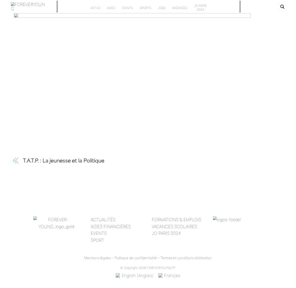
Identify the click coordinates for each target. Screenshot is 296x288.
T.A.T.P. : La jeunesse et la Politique (63, 161)
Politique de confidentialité (136, 258)
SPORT (97, 240)
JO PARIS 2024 (166, 233)
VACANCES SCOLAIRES (174, 226)
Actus (95, 8)
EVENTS (99, 233)
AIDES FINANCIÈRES (111, 226)
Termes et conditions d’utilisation (186, 258)
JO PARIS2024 (200, 7)
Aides (111, 8)
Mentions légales (97, 258)
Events (127, 8)
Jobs (162, 8)
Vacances (179, 8)
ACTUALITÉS (103, 219)
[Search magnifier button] (282, 6)
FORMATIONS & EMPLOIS (176, 219)
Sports (145, 8)
